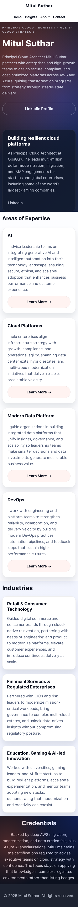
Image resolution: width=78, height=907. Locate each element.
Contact (59, 17)
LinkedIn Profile (39, 108)
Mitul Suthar (39, 5)
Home (17, 17)
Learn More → (39, 302)
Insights (31, 17)
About (45, 17)
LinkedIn (15, 203)
